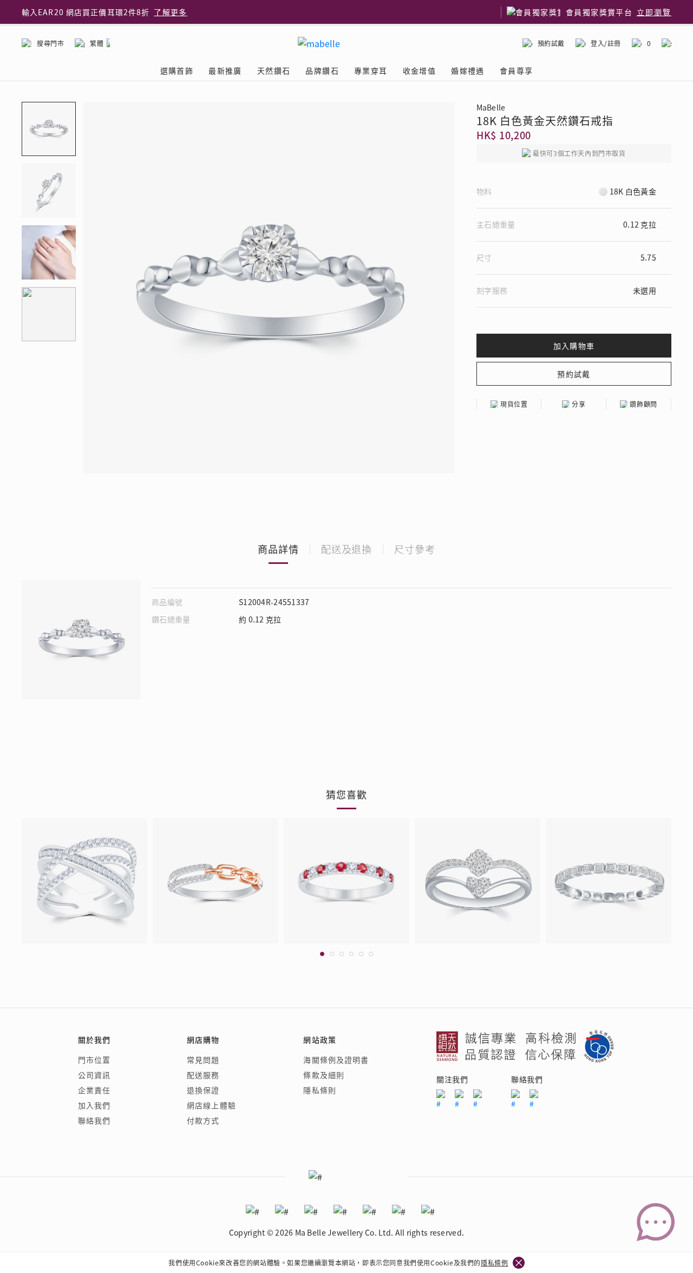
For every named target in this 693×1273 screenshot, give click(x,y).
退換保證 (203, 1089)
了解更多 (170, 12)
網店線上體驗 (211, 1105)
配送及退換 (346, 549)
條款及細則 (323, 1074)
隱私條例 (494, 1262)
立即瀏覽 (654, 12)
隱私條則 (319, 1089)
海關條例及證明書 (336, 1059)
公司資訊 (94, 1074)
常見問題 (203, 1059)
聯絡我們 (94, 1120)
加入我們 (94, 1105)
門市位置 (94, 1059)
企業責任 (94, 1089)
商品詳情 (278, 549)
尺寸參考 (414, 549)
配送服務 (203, 1074)
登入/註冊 (606, 43)
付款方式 (203, 1120)
